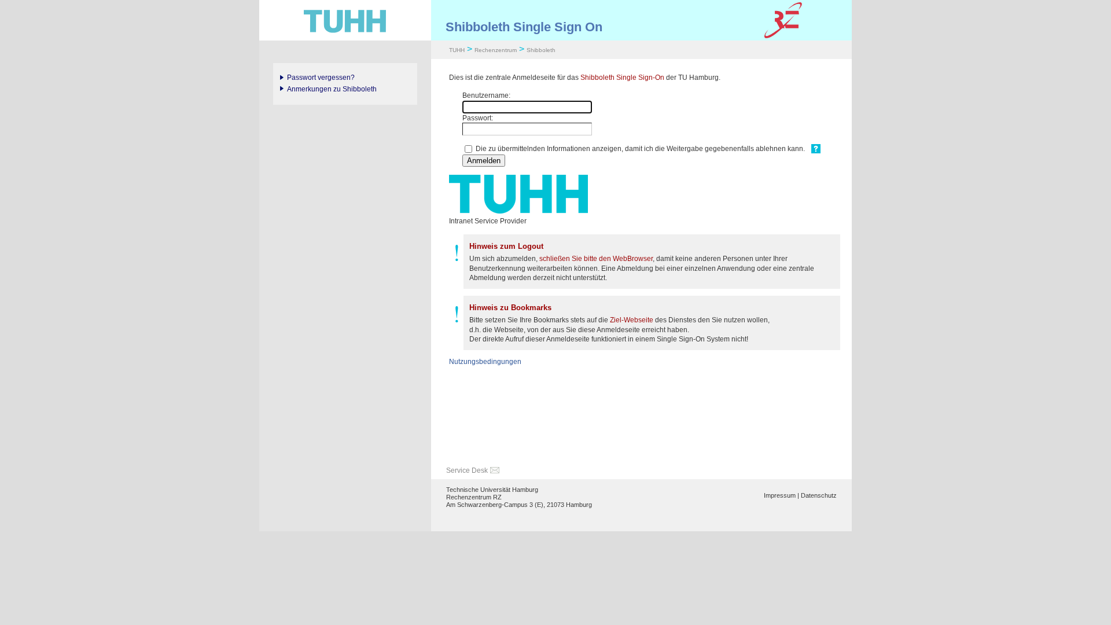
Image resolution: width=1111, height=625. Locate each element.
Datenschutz (819, 495)
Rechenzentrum (495, 50)
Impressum (780, 495)
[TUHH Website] (345, 20)
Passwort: (477, 118)
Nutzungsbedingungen (485, 362)
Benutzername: (486, 95)
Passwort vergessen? (321, 77)
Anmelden (484, 160)
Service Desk (467, 470)
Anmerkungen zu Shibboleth (332, 89)
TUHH (457, 50)
